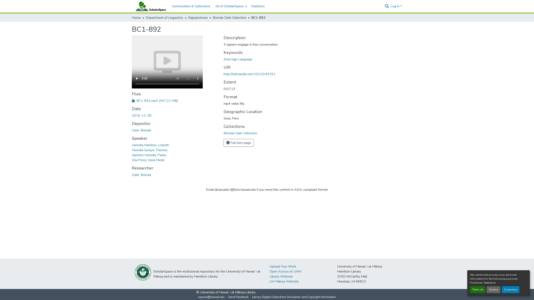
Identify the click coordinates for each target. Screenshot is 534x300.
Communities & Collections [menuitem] (191, 6)
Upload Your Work (283, 266)
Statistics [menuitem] (258, 6)
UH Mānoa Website (284, 281)
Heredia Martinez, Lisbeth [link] (150, 145)
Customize (510, 289)
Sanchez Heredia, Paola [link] (149, 155)
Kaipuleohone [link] (198, 17)
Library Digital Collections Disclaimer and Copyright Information (294, 297)
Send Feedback (238, 297)
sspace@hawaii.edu (211, 297)
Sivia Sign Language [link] (238, 59)
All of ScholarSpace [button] (229, 6)
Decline (493, 289)
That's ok (477, 289)
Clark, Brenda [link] (141, 130)
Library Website (281, 276)
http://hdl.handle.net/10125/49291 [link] (250, 74)
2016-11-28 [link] (141, 115)
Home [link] (136, 17)
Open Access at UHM (285, 271)
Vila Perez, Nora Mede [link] (148, 160)
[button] (150, 6)
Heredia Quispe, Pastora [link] (149, 150)
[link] (175, 100)
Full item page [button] (240, 143)
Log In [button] (395, 6)
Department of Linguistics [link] (164, 17)
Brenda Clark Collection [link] (229, 17)
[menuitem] (230, 6)
